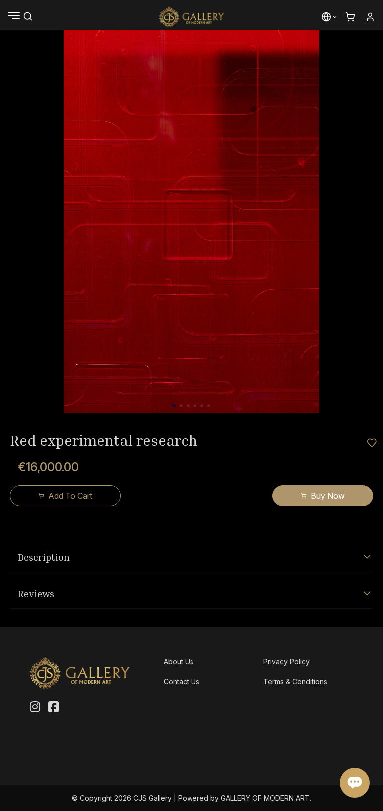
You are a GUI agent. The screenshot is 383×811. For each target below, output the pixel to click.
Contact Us (181, 681)
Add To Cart (70, 496)
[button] (326, 17)
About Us (178, 661)
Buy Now (328, 496)
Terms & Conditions (295, 681)
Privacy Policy (286, 661)
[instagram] (35, 707)
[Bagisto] (191, 16)
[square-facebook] (53, 707)
